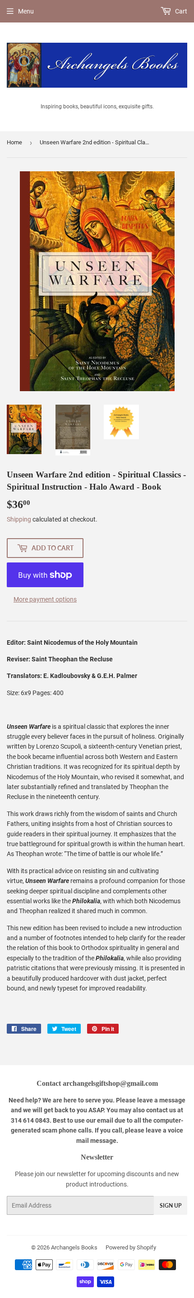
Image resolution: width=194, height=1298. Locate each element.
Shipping (19, 519)
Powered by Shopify (131, 1247)
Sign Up (170, 1205)
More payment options (45, 599)
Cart (180, 11)
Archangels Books (74, 1247)
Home (14, 142)
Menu (26, 11)
